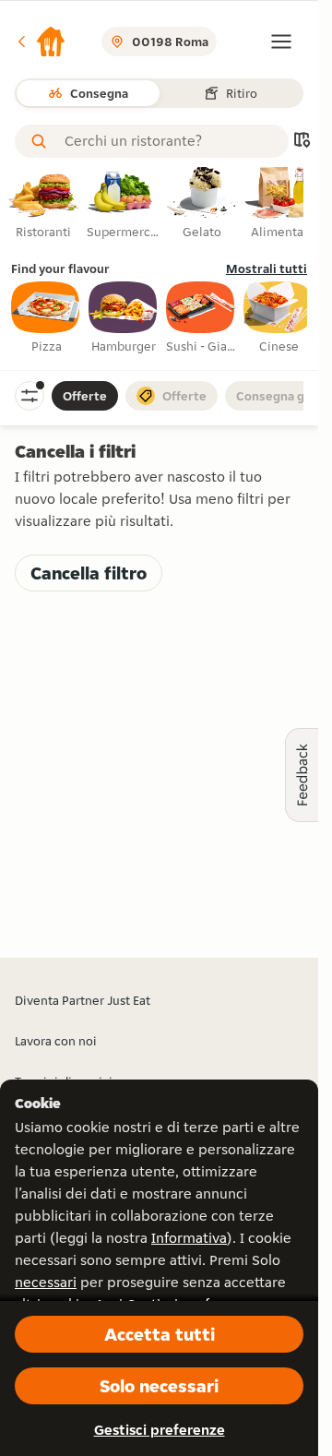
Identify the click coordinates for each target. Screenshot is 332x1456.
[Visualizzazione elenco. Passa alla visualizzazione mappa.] (301, 141)
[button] (40, 41)
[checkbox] (46, 318)
